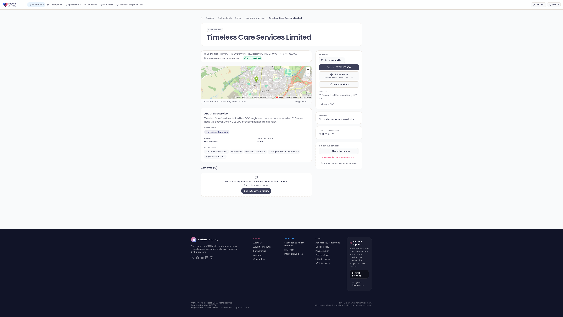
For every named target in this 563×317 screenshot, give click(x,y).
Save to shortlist (333, 60)
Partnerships (259, 250)
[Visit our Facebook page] (197, 257)
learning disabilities (255, 151)
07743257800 (290, 53)
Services (210, 18)
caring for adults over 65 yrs (284, 151)
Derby (238, 18)
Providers (108, 4)
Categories (56, 4)
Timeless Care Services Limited (338, 119)
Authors (257, 255)
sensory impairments (217, 151)
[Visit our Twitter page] (192, 257)
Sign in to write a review (256, 190)
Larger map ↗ (302, 101)
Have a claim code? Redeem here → (339, 157)
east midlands (211, 141)
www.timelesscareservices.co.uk (223, 58)
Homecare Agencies (255, 18)
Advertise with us (262, 246)
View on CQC (327, 104)
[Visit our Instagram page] (211, 257)
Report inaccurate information (340, 163)
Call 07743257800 (341, 67)
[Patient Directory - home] (13, 5)
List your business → (358, 284)
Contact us (259, 259)
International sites (293, 253)
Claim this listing (341, 151)
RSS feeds (289, 249)
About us (257, 242)
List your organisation (131, 4)
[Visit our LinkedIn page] (206, 257)
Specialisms (74, 4)
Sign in (555, 4)
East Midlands (225, 18)
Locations (92, 4)
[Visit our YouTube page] (202, 257)
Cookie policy (322, 246)
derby (260, 141)
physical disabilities (215, 156)
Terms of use (322, 255)
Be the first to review (217, 53)
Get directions (341, 84)
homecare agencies (217, 132)
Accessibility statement (328, 242)
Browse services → (358, 274)
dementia (236, 151)
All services (38, 4)
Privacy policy (322, 250)
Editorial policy (323, 259)
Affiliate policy (323, 263)
